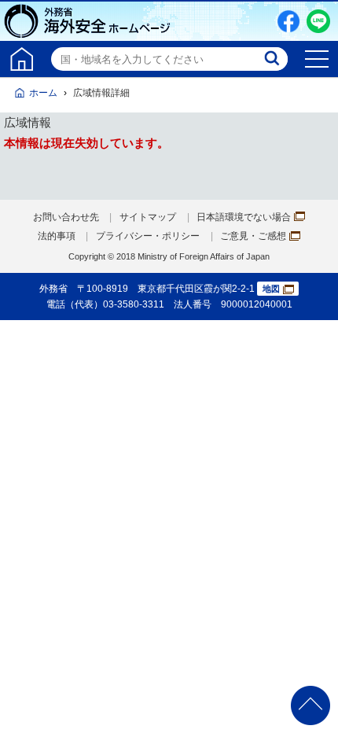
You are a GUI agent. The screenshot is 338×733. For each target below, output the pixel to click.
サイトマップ (147, 217)
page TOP (310, 705)
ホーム (43, 92)
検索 (273, 59)
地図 (271, 288)
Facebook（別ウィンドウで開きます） (288, 21)
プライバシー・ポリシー (148, 235)
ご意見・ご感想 (253, 235)
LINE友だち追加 (318, 21)
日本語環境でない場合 (244, 217)
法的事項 (56, 235)
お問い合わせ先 (66, 217)
